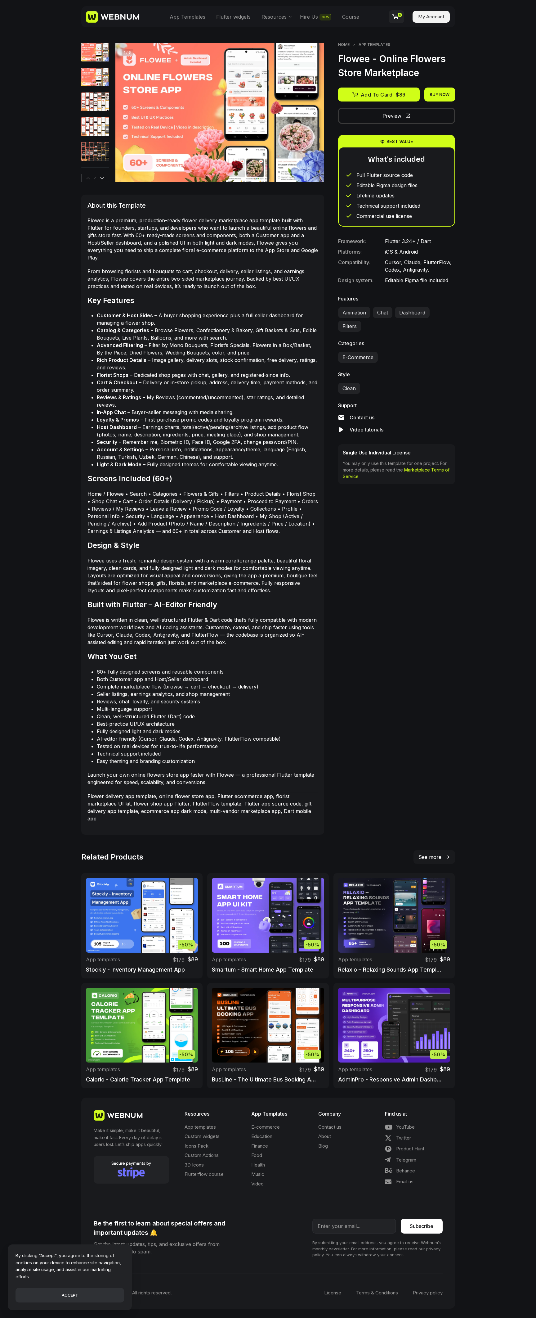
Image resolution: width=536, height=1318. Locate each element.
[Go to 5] (95, 151)
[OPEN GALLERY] (219, 112)
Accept (70, 1295)
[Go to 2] (95, 77)
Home (344, 44)
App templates (374, 44)
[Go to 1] (95, 52)
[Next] (307, 113)
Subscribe (421, 1226)
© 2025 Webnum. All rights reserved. (133, 1293)
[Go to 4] (95, 126)
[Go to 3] (95, 102)
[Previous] (132, 113)
